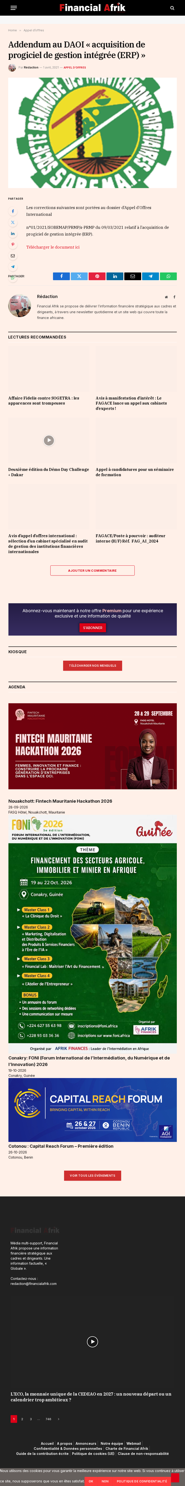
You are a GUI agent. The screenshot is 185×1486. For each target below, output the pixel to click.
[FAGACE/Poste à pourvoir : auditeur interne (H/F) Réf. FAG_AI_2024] (136, 507)
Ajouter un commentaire (92, 570)
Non (105, 1481)
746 (48, 1419)
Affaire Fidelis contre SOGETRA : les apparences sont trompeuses (43, 401)
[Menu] (14, 7)
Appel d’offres (75, 67)
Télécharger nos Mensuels (92, 665)
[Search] (171, 7)
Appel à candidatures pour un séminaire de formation (135, 472)
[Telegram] (12, 266)
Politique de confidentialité (142, 1481)
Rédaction (31, 67)
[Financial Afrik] (92, 8)
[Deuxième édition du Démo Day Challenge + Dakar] (48, 440)
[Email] (12, 255)
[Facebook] (12, 211)
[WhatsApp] (12, 277)
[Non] (175, 1477)
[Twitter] (12, 222)
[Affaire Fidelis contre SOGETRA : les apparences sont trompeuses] (48, 369)
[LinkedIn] (12, 233)
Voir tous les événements (92, 1175)
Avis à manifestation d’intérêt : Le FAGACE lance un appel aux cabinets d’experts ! (131, 403)
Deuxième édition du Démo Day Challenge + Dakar (48, 472)
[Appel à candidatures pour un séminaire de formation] (136, 440)
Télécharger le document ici (52, 247)
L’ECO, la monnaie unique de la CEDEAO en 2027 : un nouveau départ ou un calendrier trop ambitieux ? (91, 1397)
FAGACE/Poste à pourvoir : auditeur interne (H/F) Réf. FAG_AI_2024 (130, 538)
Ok (91, 1481)
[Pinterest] (12, 244)
